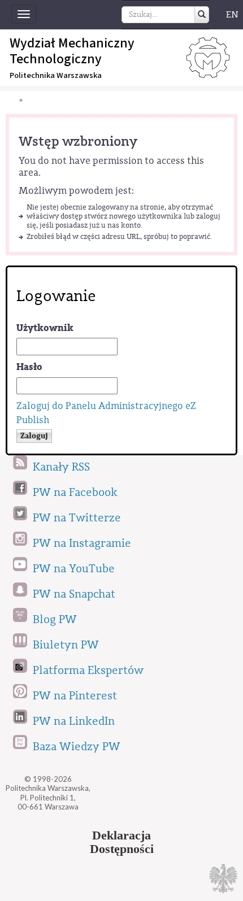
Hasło (29, 366)
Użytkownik (44, 327)
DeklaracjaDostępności (122, 842)
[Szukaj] (201, 14)
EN (232, 14)
